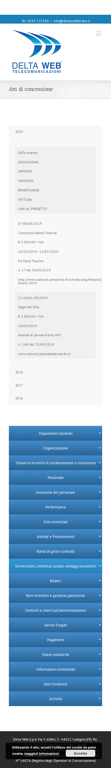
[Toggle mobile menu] (99, 33)
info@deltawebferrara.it (71, 21)
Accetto (80, 753)
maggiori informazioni (41, 753)
